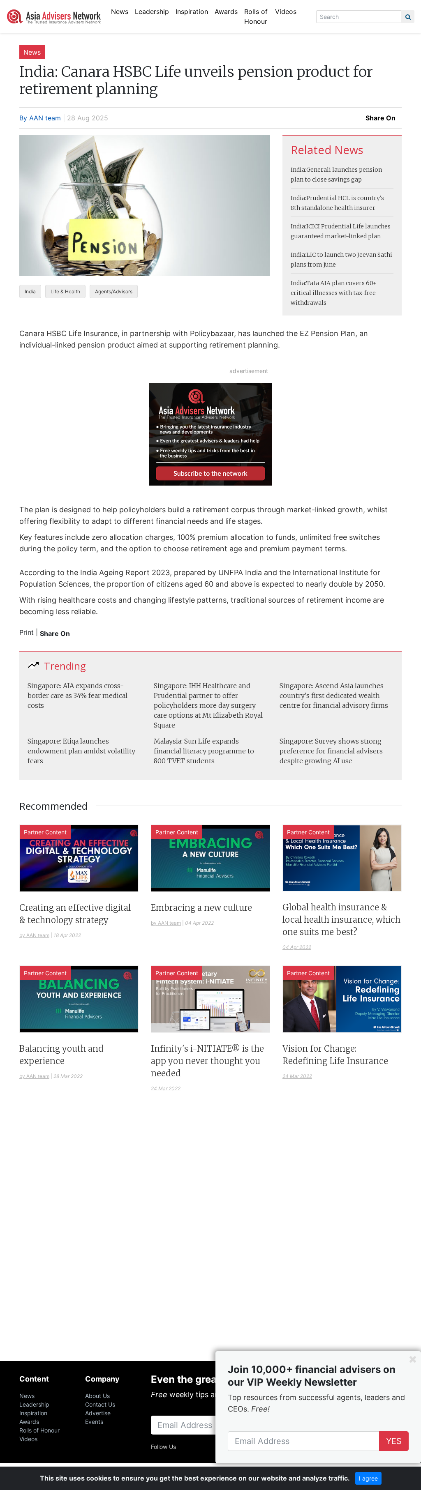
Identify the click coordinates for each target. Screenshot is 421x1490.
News (119, 11)
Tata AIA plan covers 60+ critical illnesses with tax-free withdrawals (334, 292)
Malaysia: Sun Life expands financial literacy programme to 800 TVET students (204, 751)
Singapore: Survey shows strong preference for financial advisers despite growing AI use (331, 751)
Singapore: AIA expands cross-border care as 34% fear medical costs (77, 695)
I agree (368, 1478)
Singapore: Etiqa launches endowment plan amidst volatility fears (81, 751)
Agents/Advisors (113, 291)
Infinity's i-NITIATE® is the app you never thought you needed (207, 1060)
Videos (285, 11)
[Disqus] (210, 1236)
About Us (97, 1395)
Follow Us (163, 1446)
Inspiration (192, 11)
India (30, 291)
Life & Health (65, 291)
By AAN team (40, 118)
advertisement (248, 370)
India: (298, 169)
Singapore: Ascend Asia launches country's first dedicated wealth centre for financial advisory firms (334, 695)
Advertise (98, 1412)
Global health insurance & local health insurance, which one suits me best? (341, 919)
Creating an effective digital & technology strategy (75, 914)
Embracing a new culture (201, 908)
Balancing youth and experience (61, 1054)
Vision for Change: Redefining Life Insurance (335, 1054)
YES (394, 1441)
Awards (226, 11)
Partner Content (45, 832)
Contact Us (100, 1404)
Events (94, 1421)
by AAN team (34, 935)
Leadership (152, 11)
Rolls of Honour (256, 16)
